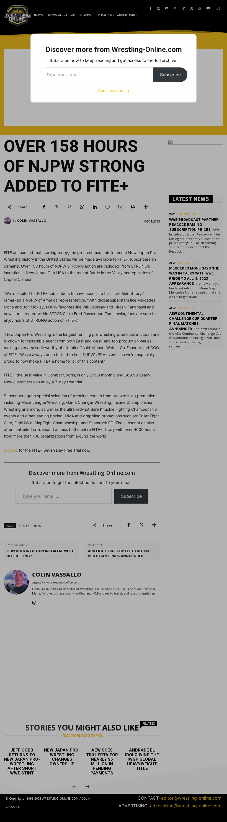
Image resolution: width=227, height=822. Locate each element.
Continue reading (113, 90)
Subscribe (170, 74)
